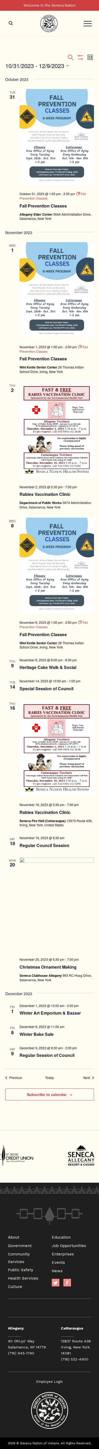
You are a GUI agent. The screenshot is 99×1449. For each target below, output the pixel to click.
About (13, 1237)
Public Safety (20, 1270)
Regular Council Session (44, 845)
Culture (15, 1286)
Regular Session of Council (47, 1055)
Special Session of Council (46, 688)
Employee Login (49, 1381)
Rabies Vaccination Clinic (45, 494)
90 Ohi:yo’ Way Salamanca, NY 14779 (27, 1344)
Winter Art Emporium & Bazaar (50, 1013)
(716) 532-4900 (74, 1359)
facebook (67, 1282)
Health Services (23, 1278)
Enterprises (63, 1254)
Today (49, 1078)
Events (58, 1262)
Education (61, 1237)
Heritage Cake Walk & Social (48, 667)
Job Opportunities (69, 1245)
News (57, 1271)
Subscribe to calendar (47, 1094)
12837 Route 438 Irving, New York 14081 (76, 1347)
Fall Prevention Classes (43, 206)
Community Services (19, 1257)
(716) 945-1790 (21, 1353)
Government (20, 1245)
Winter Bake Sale (37, 1034)
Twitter (55, 1282)
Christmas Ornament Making (48, 967)
